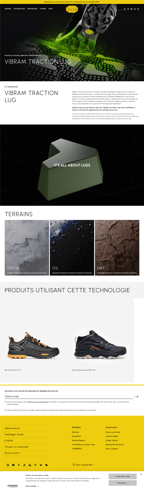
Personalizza (121, 483)
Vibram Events (12, 428)
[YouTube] (13, 465)
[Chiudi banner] (141, 474)
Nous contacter (113, 432)
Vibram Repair (78, 440)
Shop (50, 9)
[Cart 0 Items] (135, 9)
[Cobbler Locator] (131, 9)
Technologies (19, 9)
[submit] (136, 396)
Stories (43, 9)
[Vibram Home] (72, 9)
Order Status (112, 440)
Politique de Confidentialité (38, 402)
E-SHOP (9, 440)
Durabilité (76, 436)
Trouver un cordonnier (16, 446)
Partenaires (32, 9)
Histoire (75, 432)
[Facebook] (19, 465)
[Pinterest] (35, 465)
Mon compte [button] (112, 448)
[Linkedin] (30, 465)
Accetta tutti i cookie (123, 476)
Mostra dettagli (31, 486)
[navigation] (29, 9)
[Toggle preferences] (138, 9)
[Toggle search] (125, 9)
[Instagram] (8, 465)
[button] (83, 464)
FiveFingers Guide (14, 434)
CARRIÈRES (77, 448)
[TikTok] (24, 465)
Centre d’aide (112, 436)
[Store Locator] (128, 9)
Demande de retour (115, 444)
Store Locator (12, 452)
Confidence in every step (83, 444)
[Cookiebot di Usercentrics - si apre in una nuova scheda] (12, 486)
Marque (8, 9)
